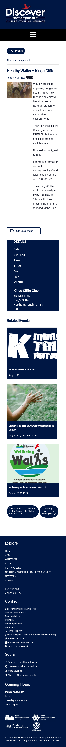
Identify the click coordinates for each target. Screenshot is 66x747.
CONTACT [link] (10, 580)
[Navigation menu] (33, 35)
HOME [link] (8, 550)
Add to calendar (24, 231)
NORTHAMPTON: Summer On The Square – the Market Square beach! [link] (22, 511)
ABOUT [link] (9, 555)
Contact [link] (56, 740)
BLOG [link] (8, 563)
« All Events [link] (16, 50)
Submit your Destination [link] (18, 646)
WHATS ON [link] (11, 559)
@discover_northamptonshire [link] (23, 662)
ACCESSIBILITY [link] (13, 593)
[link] (32, 346)
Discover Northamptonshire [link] (22, 666)
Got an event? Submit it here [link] (20, 642)
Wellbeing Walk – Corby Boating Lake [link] (28, 487)
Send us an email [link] (15, 638)
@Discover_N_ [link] (15, 671)
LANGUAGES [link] (12, 589)
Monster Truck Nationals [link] (22, 369)
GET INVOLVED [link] (13, 567)
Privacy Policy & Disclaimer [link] (34, 740)
